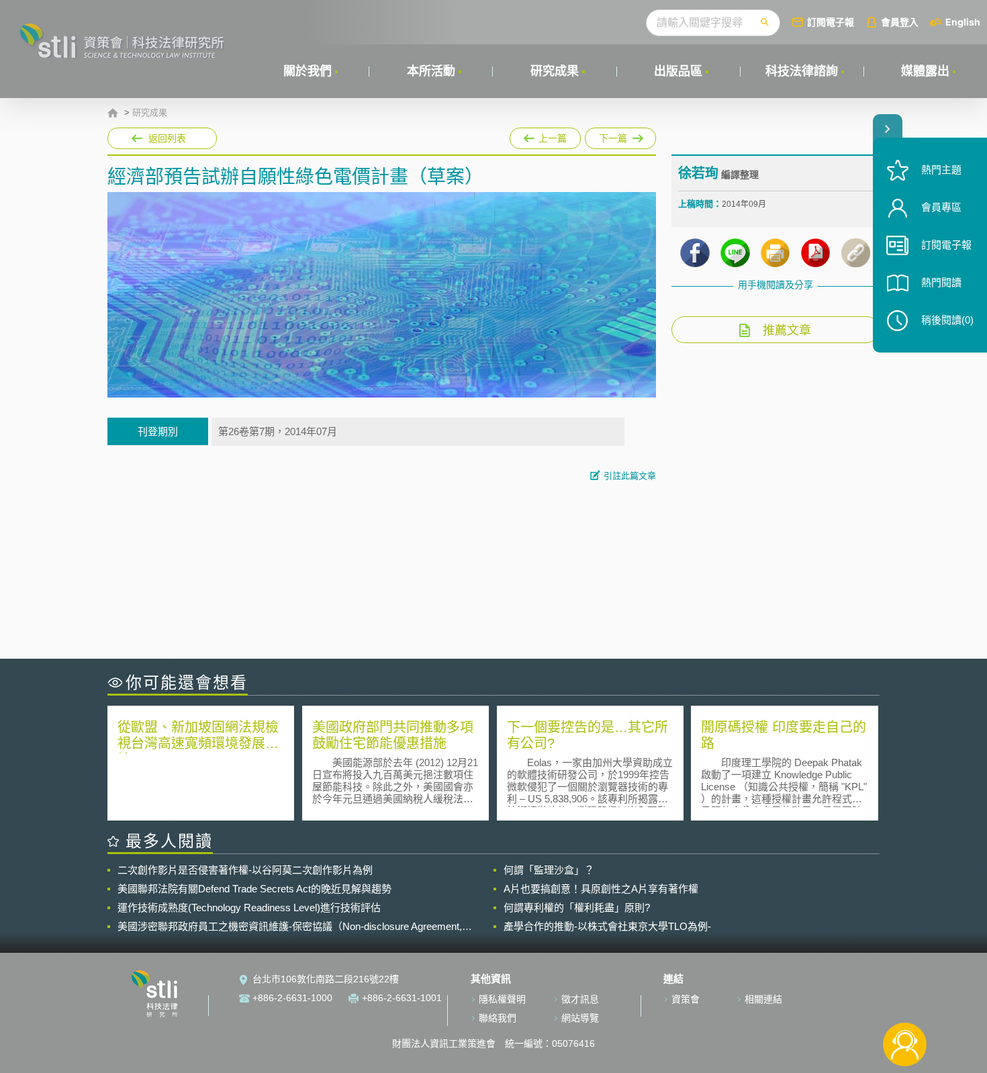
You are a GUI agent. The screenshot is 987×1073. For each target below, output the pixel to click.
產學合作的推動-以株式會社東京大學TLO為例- (607, 926)
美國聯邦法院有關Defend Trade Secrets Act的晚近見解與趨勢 (254, 888)
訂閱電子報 (830, 22)
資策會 (685, 999)
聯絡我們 (497, 1018)
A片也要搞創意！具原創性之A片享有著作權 (601, 888)
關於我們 (307, 71)
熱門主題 (941, 169)
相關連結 (763, 999)
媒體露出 (925, 71)
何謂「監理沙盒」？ (549, 870)
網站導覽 (580, 1018)
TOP (904, 1000)
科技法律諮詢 (801, 71)
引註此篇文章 (630, 476)
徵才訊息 (580, 999)
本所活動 (431, 71)
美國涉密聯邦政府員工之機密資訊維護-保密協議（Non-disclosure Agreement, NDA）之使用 (289, 927)
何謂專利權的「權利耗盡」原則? (577, 907)
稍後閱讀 (947, 320)
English (962, 22)
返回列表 (167, 138)
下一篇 (620, 136)
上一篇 (545, 138)
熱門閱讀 (941, 282)
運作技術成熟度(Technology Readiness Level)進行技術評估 (249, 907)
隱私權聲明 (502, 999)
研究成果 (554, 71)
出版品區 (678, 71)
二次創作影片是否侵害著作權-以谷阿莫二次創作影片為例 (245, 870)
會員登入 (900, 22)
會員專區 (941, 207)
